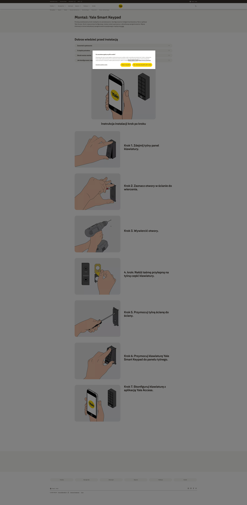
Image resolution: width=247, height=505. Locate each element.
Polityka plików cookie (133, 60)
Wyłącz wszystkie (126, 64)
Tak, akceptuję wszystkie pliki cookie (142, 64)
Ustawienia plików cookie (101, 64)
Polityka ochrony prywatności (144, 60)
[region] (124, 59)
